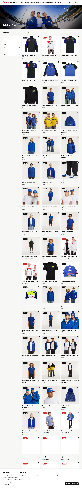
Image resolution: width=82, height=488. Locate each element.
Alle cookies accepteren (72, 483)
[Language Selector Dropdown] (78, 2)
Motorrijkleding (53, 6)
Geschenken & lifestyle (74, 6)
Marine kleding (61, 6)
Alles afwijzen (72, 479)
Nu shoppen (58, 2)
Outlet (66, 6)
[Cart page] (72, 2)
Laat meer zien (6, 484)
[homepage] (6, 2)
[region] (41, 478)
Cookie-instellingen (72, 476)
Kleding (46, 6)
